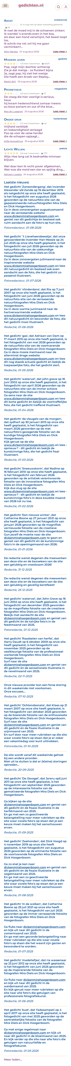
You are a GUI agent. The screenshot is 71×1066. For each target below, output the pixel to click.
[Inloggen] (65, 6)
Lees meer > (60, 51)
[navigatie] (5, 5)
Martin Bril (10, 81)
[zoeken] (58, 7)
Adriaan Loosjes (13, 174)
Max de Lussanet (13, 111)
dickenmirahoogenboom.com (25, 537)
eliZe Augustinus (13, 141)
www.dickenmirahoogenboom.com (29, 216)
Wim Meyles (11, 51)
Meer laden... (13, 1059)
